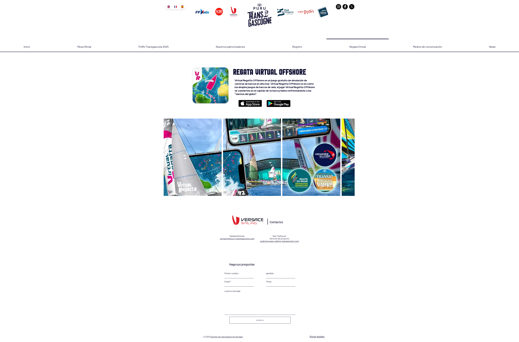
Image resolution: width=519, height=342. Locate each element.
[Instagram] (338, 6)
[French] (175, 6)
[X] (351, 6)
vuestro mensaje (232, 291)
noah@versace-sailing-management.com (279, 241)
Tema (268, 281)
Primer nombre (231, 273)
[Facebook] (345, 6)
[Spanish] (182, 6)
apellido (270, 273)
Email (227, 281)
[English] (168, 6)
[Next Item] (350, 157)
